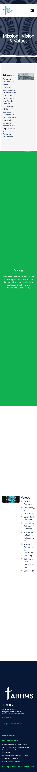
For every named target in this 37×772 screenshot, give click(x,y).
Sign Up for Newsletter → (14, 724)
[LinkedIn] (13, 705)
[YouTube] (10, 705)
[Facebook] (3, 705)
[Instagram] (7, 705)
